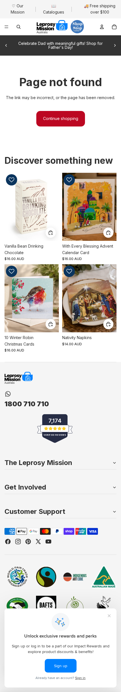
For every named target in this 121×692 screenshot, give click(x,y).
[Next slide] (115, 45)
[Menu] (6, 26)
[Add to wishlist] (11, 179)
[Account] (102, 27)
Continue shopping (60, 118)
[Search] (18, 27)
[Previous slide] (6, 45)
